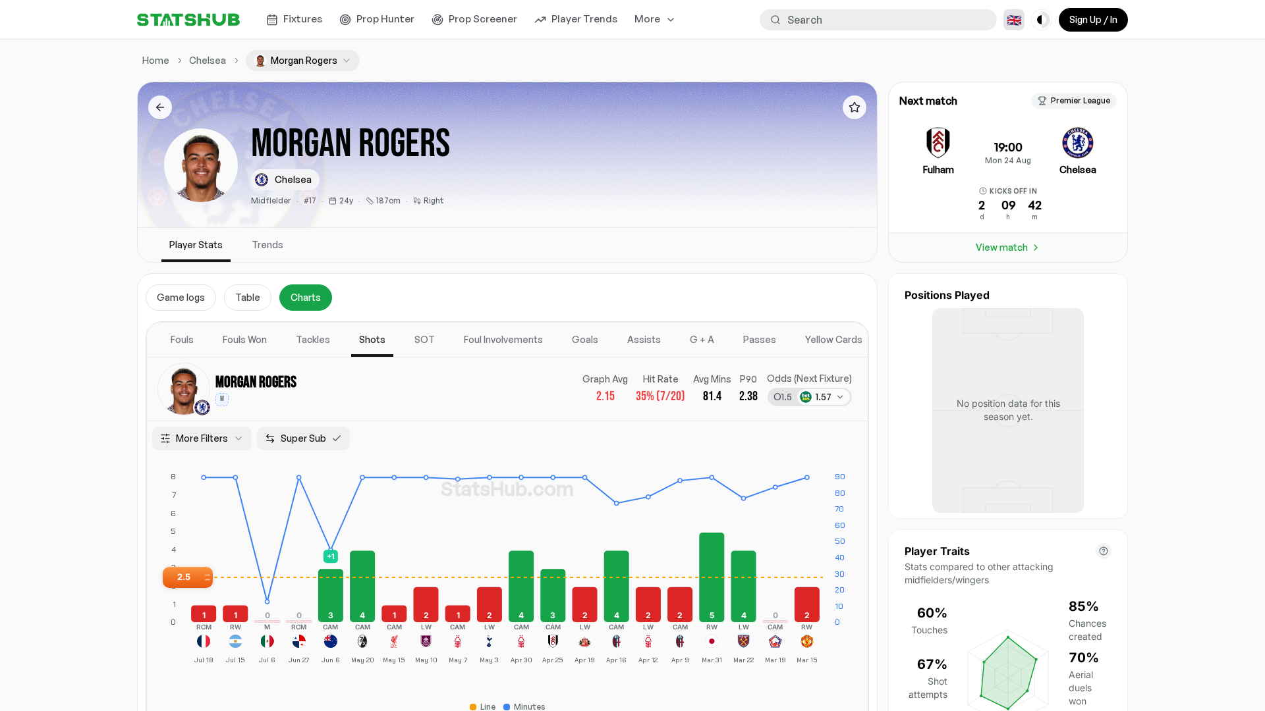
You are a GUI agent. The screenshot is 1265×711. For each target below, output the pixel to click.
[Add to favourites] (854, 107)
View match (1002, 247)
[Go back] (160, 107)
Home (155, 60)
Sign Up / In (1093, 19)
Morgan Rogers (255, 382)
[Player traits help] (1103, 551)
